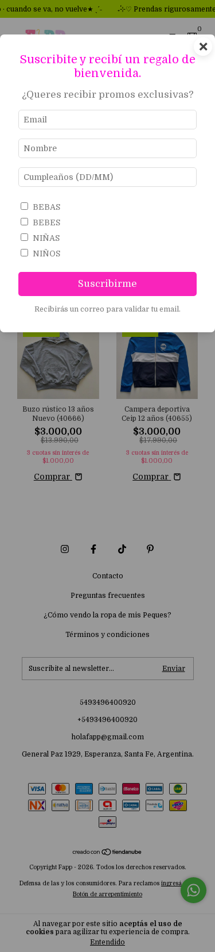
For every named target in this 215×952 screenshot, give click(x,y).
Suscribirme (107, 283)
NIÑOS (46, 253)
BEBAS (46, 207)
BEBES (46, 222)
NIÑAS (46, 238)
